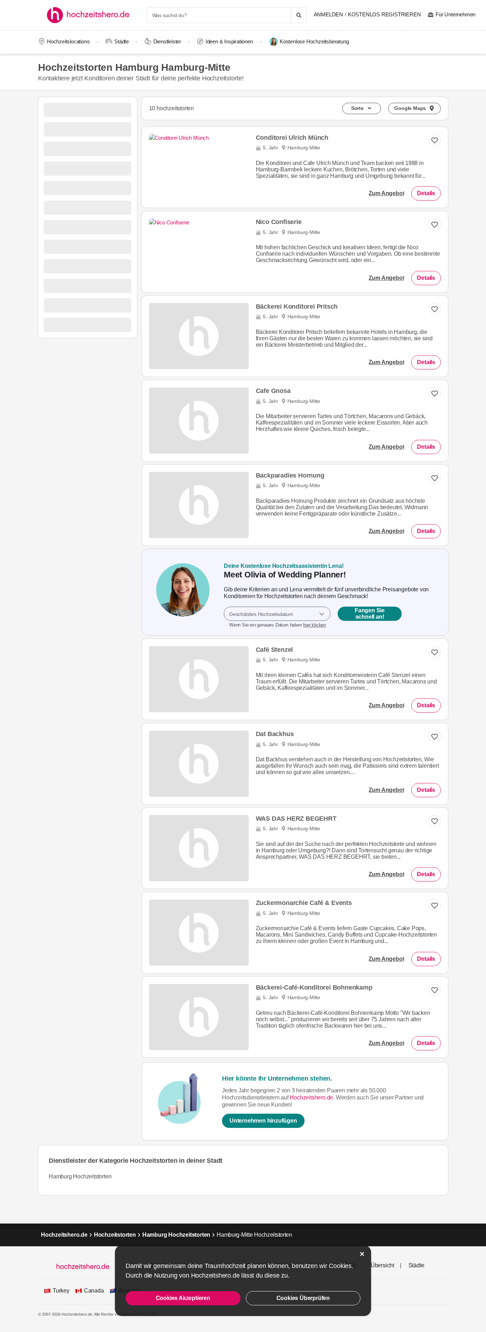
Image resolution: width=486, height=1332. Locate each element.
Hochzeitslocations (68, 41)
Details (426, 193)
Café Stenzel (274, 649)
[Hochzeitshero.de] (91, 15)
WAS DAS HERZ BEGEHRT (296, 818)
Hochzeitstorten (115, 1235)
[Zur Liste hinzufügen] (435, 478)
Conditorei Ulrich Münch (292, 137)
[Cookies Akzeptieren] (362, 1254)
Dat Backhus (275, 733)
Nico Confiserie (279, 221)
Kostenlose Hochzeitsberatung (314, 41)
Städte (121, 41)
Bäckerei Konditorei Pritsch (297, 306)
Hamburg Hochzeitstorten (80, 1176)
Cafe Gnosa (273, 390)
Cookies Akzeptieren (183, 1298)
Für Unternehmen (455, 14)
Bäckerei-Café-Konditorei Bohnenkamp (314, 987)
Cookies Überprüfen (303, 1298)
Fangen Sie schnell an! (369, 614)
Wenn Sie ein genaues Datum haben (277, 625)
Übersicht (382, 1265)
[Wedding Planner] (183, 592)
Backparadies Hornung (290, 475)
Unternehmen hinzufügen (263, 1121)
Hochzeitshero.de (311, 1097)
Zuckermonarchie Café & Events (304, 902)
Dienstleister (167, 41)
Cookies (340, 1265)
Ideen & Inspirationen (229, 41)
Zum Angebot (387, 193)
